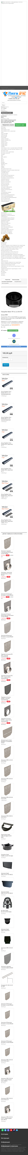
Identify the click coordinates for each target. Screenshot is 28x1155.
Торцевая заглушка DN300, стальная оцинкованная (6, 698)
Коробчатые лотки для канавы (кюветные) (10, 170)
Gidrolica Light (4, 134)
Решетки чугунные (5, 183)
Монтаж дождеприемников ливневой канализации (12, 254)
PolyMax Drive (4, 145)
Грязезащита (4, 212)
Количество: (5, 357)
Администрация (4, 87)
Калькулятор (4, 267)
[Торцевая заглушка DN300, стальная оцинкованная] (7, 689)
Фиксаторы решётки (5, 188)
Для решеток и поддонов (6, 232)
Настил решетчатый (5, 198)
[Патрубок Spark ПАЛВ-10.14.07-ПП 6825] (7, 846)
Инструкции (3, 244)
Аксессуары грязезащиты (6, 230)
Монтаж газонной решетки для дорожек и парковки (12, 257)
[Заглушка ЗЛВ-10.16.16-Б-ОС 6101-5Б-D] (7, 1051)
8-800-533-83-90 (14, 98)
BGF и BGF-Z (4, 157)
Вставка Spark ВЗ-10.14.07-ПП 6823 (6, 911)
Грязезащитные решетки (6, 214)
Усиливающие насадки (6, 192)
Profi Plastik (3, 137)
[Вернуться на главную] (2, 280)
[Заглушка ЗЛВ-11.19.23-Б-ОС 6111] (7, 752)
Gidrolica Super (4, 142)
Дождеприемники (5, 193)
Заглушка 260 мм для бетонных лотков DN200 (7, 636)
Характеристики (4, 260)
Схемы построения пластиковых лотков (9, 249)
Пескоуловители (4, 174)
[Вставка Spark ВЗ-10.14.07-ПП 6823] (7, 902)
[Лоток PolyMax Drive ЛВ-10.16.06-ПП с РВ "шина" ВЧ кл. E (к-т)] (7, 486)
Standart (3, 154)
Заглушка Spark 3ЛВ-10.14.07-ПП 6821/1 (7, 874)
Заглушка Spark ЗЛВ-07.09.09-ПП (5, 930)
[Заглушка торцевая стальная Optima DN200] (7, 958)
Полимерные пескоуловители (7, 177)
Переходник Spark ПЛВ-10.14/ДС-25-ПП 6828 (6, 836)
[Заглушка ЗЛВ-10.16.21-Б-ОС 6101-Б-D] (7, 1090)
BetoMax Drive (4, 163)
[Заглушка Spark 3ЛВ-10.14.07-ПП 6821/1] (7, 865)
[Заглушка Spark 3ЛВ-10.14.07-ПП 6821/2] (7, 884)
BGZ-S (2, 161)
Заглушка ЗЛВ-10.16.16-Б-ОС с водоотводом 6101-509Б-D (7, 1080)
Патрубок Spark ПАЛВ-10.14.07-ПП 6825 (7, 855)
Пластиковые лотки (5, 129)
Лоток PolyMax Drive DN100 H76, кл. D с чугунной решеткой (6, 393)
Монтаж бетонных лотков (6, 250)
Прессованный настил (6, 200)
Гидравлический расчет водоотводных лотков (11, 268)
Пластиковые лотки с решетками (8, 131)
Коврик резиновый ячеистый (7, 229)
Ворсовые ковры (4, 221)
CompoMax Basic (4, 172)
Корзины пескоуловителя (6, 189)
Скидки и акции (4, 270)
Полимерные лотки (5, 171)
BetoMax (3, 162)
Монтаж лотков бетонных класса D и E (9, 253)
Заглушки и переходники (6, 187)
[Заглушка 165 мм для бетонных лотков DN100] (7, 996)
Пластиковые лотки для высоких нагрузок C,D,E (11, 149)
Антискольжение (4, 224)
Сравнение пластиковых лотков (8, 264)
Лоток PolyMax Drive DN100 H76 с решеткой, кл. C (7, 444)
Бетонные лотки (4, 150)
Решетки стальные (5, 180)
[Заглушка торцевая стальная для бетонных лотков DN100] (7, 543)
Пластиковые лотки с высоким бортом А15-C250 (11, 147)
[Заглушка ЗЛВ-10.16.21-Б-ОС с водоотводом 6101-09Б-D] (7, 1109)
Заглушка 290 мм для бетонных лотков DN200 (7, 1041)
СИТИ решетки (4, 216)
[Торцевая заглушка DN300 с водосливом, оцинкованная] (7, 710)
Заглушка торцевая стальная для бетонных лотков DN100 (7, 552)
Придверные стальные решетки (8, 215)
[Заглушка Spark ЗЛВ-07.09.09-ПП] (7, 921)
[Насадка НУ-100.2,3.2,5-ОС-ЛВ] (7, 977)
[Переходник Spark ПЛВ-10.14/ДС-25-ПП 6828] (7, 826)
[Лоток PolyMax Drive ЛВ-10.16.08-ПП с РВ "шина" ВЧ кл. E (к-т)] (7, 512)
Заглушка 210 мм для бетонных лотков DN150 (7, 594)
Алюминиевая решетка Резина (7, 217)
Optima (2, 166)
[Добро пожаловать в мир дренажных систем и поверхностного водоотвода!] (14, 43)
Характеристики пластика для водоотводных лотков (12, 266)
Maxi (2, 155)
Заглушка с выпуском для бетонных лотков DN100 (6, 574)
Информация (4, 242)
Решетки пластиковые (6, 181)
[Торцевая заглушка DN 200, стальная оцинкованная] (7, 646)
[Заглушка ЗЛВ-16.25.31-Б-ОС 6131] (7, 770)
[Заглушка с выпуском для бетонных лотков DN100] (7, 564)
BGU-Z (2, 159)
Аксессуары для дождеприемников (8, 197)
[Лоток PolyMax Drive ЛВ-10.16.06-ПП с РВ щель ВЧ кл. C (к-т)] (7, 435)
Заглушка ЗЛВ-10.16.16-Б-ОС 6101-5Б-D (7, 1060)
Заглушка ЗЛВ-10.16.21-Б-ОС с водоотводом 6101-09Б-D (7, 1118)
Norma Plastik (4, 136)
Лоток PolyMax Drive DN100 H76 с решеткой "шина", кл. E (6, 496)
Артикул (3, 314)
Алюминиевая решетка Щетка (7, 219)
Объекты (3, 273)
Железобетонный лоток (6, 168)
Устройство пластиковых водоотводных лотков (11, 247)
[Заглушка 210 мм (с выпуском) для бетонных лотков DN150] (7, 606)
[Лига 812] (14, 94)
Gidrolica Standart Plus (6, 140)
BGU (2, 158)
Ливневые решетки (5, 179)
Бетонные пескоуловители (7, 176)
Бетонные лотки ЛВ (5, 153)
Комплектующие (4, 185)
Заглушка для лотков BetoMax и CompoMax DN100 (6, 741)
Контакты (3, 275)
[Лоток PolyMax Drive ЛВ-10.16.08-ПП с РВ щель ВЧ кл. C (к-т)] (7, 460)
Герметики (3, 190)
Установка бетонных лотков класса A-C (9, 251)
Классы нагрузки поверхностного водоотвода (11, 262)
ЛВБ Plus (3, 164)
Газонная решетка (5, 201)
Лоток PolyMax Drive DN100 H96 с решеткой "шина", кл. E (6, 521)
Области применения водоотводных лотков (10, 263)
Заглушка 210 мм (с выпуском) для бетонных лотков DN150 (7, 615)
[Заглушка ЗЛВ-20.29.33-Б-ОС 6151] (7, 789)
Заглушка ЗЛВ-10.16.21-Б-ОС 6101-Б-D (7, 1099)
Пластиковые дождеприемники (8, 194)
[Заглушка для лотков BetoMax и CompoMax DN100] (7, 732)
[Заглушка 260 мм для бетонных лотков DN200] (7, 627)
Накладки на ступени (5, 225)
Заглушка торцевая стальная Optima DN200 (7, 967)
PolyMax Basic (4, 144)
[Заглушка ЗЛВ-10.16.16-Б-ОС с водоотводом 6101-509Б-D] (7, 1070)
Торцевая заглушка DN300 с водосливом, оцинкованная (6, 720)
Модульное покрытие (5, 223)
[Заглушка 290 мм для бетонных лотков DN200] (7, 1033)
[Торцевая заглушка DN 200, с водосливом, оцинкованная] (7, 667)
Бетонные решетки (5, 184)
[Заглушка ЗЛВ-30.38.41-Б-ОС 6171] (7, 808)
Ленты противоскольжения (7, 227)
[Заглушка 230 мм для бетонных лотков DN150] (7, 1014)
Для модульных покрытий (6, 233)
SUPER (2, 167)
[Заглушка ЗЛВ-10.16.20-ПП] (7, 940)
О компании (3, 272)
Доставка (3, 271)
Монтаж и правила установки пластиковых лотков (12, 246)
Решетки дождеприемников (7, 196)
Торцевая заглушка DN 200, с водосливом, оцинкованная (6, 677)
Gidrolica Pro (3, 141)
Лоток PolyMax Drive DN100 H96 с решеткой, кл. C (7, 470)
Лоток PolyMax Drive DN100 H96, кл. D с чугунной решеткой (6, 419)
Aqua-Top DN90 (4, 133)
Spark (2, 132)
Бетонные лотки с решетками (7, 151)
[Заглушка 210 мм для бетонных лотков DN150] (7, 586)
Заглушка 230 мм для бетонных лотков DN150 (7, 1023)
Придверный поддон (5, 220)
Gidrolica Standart (5, 138)
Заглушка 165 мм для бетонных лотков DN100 (7, 1004)
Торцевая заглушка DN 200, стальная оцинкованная (6, 655)
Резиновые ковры (5, 228)
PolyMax (3, 146)
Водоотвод (3, 128)
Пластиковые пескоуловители (7, 175)
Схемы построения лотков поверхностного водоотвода (13, 245)
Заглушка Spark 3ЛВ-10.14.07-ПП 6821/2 (7, 892)
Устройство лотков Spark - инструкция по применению (13, 255)
